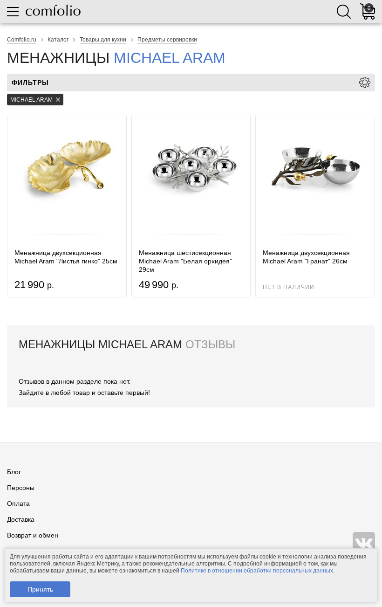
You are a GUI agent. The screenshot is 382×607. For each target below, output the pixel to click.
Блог (14, 472)
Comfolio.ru (21, 39)
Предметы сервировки (167, 39)
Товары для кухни (103, 39)
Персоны (20, 487)
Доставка (20, 519)
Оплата (18, 503)
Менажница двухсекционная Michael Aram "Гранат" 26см (306, 257)
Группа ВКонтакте (364, 543)
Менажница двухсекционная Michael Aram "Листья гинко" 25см (65, 257)
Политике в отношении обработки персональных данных (257, 570)
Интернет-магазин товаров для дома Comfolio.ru (53, 10)
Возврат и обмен (32, 535)
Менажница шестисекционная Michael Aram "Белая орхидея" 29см (185, 261)
